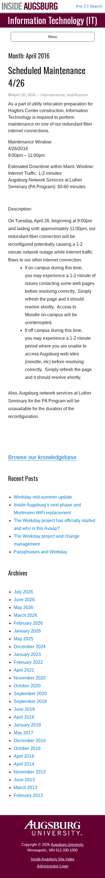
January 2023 (27, 654)
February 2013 (28, 795)
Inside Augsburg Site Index (52, 859)
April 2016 (24, 756)
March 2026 (25, 615)
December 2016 (30, 740)
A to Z (81, 6)
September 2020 (30, 693)
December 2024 (30, 646)
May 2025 (23, 638)
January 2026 (27, 631)
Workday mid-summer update (43, 497)
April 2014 (24, 764)
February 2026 (28, 623)
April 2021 (24, 670)
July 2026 (23, 591)
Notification (77, 95)
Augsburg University (67, 844)
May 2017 (23, 732)
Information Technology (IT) (52, 20)
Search (96, 6)
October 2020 (27, 685)
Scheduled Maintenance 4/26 (46, 76)
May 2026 (23, 607)
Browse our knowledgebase (42, 457)
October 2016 (27, 748)
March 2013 (25, 787)
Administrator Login (52, 866)
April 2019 (24, 717)
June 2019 (24, 709)
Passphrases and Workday (40, 551)
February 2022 (28, 662)
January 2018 (27, 725)
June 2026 (24, 599)
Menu (52, 37)
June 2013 (24, 779)
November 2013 (30, 772)
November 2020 (30, 678)
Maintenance (53, 95)
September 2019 (30, 701)
